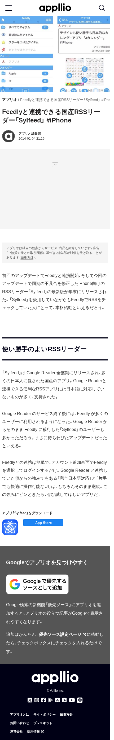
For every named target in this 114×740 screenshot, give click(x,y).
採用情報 (33, 731)
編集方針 (27, 257)
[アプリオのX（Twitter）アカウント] (30, 700)
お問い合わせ (19, 723)
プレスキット (42, 723)
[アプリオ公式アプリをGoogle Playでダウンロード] (50, 700)
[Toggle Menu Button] (8, 8)
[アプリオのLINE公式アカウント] (79, 700)
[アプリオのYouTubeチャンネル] (72, 700)
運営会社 (16, 731)
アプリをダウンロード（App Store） (43, 522)
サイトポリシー (44, 714)
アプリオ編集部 (30, 133)
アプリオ (9, 100)
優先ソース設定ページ (60, 634)
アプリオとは (19, 714)
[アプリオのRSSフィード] (64, 700)
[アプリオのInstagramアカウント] (36, 700)
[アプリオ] (55, 8)
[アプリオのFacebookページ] (43, 700)
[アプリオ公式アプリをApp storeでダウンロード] (57, 700)
